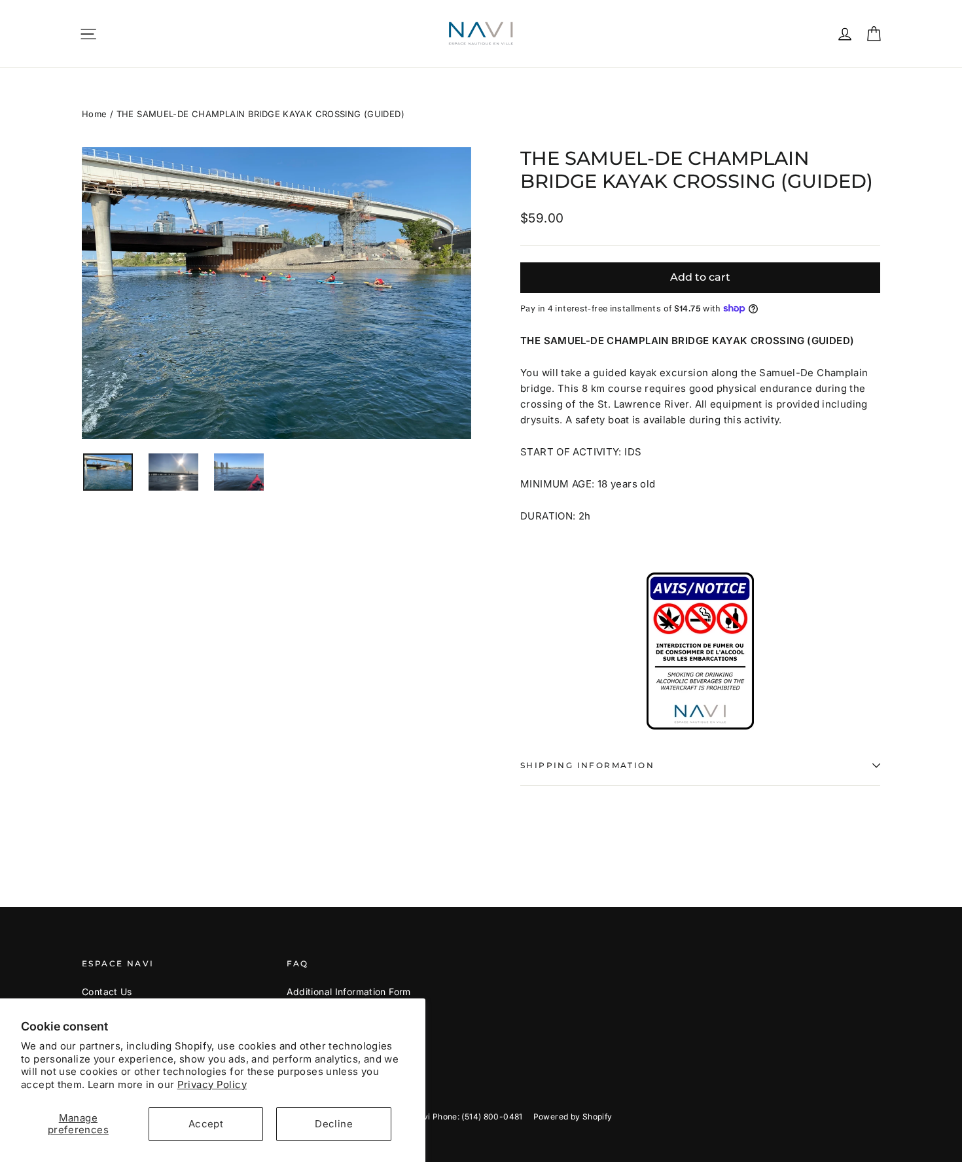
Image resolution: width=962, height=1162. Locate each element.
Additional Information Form (349, 991)
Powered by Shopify (573, 1116)
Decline (334, 1124)
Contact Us (107, 991)
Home (94, 114)
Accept (205, 1124)
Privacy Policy (212, 1084)
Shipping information (587, 765)
